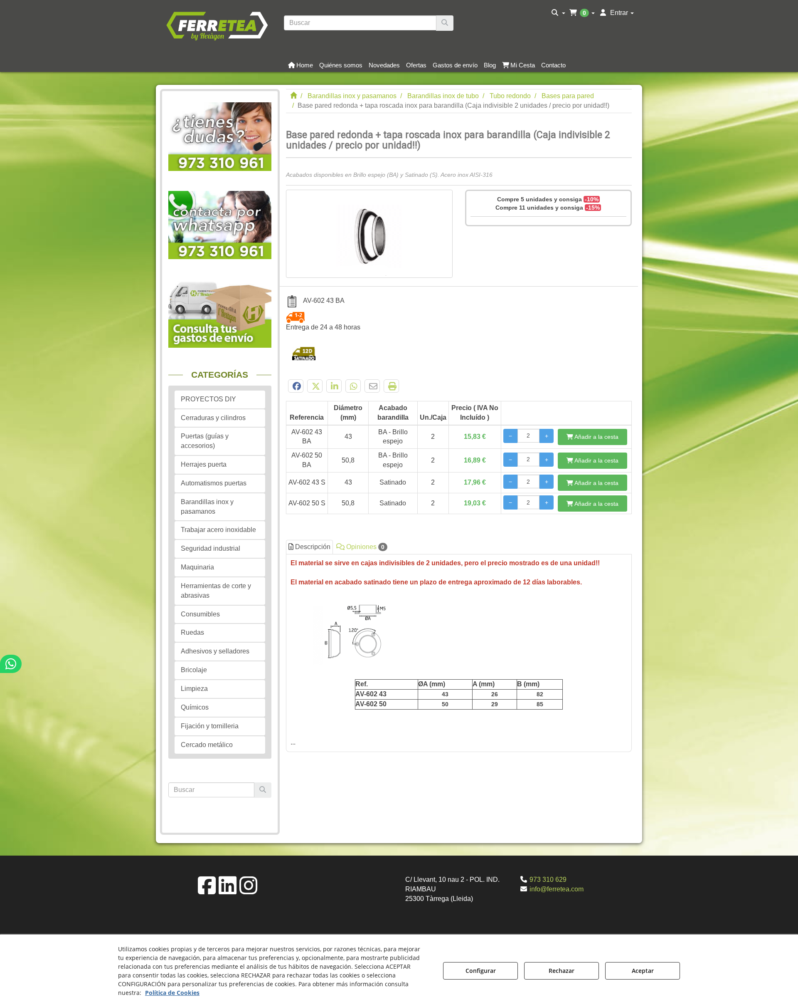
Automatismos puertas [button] (213, 483)
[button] (216, 25)
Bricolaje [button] (194, 669)
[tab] (459, 653)
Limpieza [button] (194, 688)
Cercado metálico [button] (207, 744)
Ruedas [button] (192, 632)
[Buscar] (444, 23)
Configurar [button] (481, 971)
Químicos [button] (195, 707)
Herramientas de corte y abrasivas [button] (216, 590)
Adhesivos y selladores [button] (215, 651)
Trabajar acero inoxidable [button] (218, 529)
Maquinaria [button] (197, 567)
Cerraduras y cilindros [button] (213, 417)
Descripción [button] (311, 546)
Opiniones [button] (364, 546)
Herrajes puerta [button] (204, 464)
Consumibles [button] (200, 614)
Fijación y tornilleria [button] (210, 726)
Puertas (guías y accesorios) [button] (205, 441)
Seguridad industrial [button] (210, 548)
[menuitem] (558, 13)
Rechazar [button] (561, 971)
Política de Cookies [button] (172, 993)
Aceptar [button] (643, 971)
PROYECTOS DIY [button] (208, 399)
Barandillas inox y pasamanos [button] (207, 506)
